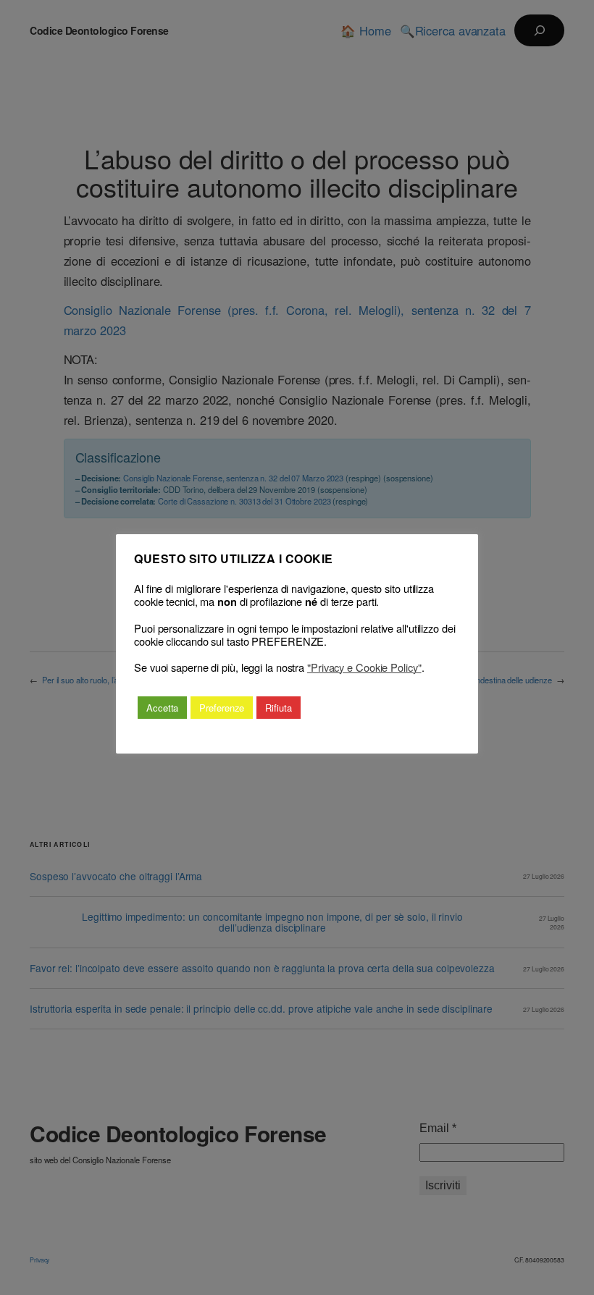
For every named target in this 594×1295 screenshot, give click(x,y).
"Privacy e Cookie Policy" (364, 667)
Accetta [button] (162, 707)
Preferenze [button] (221, 707)
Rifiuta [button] (278, 707)
